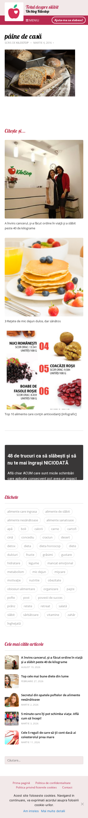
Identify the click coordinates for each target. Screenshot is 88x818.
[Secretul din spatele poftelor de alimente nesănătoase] (12, 695)
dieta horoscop (50, 546)
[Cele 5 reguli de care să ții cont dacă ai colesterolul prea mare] (12, 733)
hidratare (13, 563)
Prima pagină (21, 783)
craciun (47, 537)
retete (28, 606)
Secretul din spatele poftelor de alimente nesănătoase (50, 697)
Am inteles (31, 811)
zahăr (71, 615)
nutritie (34, 580)
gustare (66, 555)
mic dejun (39, 572)
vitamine (53, 615)
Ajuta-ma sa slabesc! (68, 20)
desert (65, 537)
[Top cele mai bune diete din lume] (12, 676)
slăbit (11, 615)
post (26, 597)
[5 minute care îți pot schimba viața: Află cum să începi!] (12, 714)
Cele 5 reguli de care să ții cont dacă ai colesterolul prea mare (48, 734)
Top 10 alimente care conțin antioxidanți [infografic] (41, 414)
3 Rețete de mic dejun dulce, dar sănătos (33, 321)
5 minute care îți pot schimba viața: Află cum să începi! (50, 716)
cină (10, 537)
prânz (11, 606)
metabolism (15, 572)
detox (11, 546)
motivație (14, 580)
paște (70, 589)
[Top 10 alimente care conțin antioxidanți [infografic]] (44, 333)
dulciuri (12, 555)
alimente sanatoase (60, 520)
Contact (67, 787)
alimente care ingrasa (22, 511)
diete (72, 546)
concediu (27, 537)
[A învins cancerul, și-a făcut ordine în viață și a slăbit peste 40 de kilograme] (44, 142)
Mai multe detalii (53, 811)
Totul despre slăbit (42, 7)
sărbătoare (30, 615)
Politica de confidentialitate (53, 783)
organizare (50, 589)
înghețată (14, 623)
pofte (11, 597)
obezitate (54, 580)
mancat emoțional (60, 563)
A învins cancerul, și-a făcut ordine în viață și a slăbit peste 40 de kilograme (52, 659)
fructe (30, 555)
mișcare (59, 572)
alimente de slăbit (57, 511)
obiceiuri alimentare (21, 589)
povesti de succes (50, 597)
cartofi (72, 529)
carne (55, 529)
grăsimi (48, 555)
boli (23, 529)
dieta (27, 546)
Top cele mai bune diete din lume (45, 676)
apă (9, 529)
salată (63, 606)
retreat (45, 606)
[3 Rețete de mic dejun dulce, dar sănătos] (44, 240)
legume (34, 563)
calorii (38, 529)
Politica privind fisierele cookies (36, 787)
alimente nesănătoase (22, 520)
